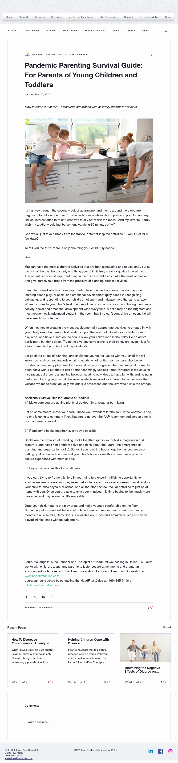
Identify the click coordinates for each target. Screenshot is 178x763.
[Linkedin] (150, 751)
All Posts (12, 30)
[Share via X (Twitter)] (35, 596)
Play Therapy (70, 30)
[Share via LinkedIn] (43, 596)
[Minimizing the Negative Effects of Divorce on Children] (145, 648)
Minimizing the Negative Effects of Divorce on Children (142, 669)
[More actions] (151, 54)
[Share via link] (52, 596)
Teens (115, 30)
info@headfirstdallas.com (19, 758)
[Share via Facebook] (26, 596)
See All (167, 627)
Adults (145, 30)
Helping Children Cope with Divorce (88, 641)
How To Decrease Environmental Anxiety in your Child (30, 641)
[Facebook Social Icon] (160, 751)
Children (130, 30)
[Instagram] (170, 751)
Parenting (51, 30)
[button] (166, 30)
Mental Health (31, 30)
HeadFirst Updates (94, 30)
